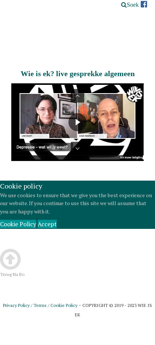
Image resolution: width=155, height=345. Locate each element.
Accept (47, 224)
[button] (77, 96)
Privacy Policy (16, 305)
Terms (40, 305)
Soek (133, 5)
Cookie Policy (18, 224)
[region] (77, 122)
